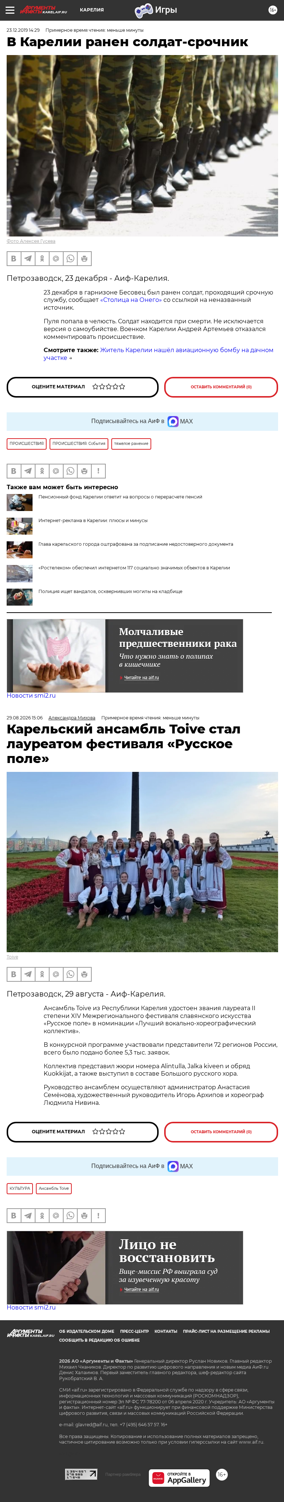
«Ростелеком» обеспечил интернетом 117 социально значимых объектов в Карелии (134, 568)
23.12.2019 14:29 (23, 30)
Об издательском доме (86, 1331)
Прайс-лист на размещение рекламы (226, 1331)
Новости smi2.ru (31, 695)
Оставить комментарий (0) (221, 387)
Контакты (166, 1331)
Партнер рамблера (123, 1474)
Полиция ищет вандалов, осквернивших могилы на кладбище (110, 591)
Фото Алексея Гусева (31, 241)
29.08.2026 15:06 (25, 718)
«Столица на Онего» (131, 299)
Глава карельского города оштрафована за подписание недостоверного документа (135, 544)
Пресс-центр (134, 1331)
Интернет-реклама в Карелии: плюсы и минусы (93, 520)
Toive (12, 957)
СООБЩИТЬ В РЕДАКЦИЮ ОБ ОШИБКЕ (99, 1340)
